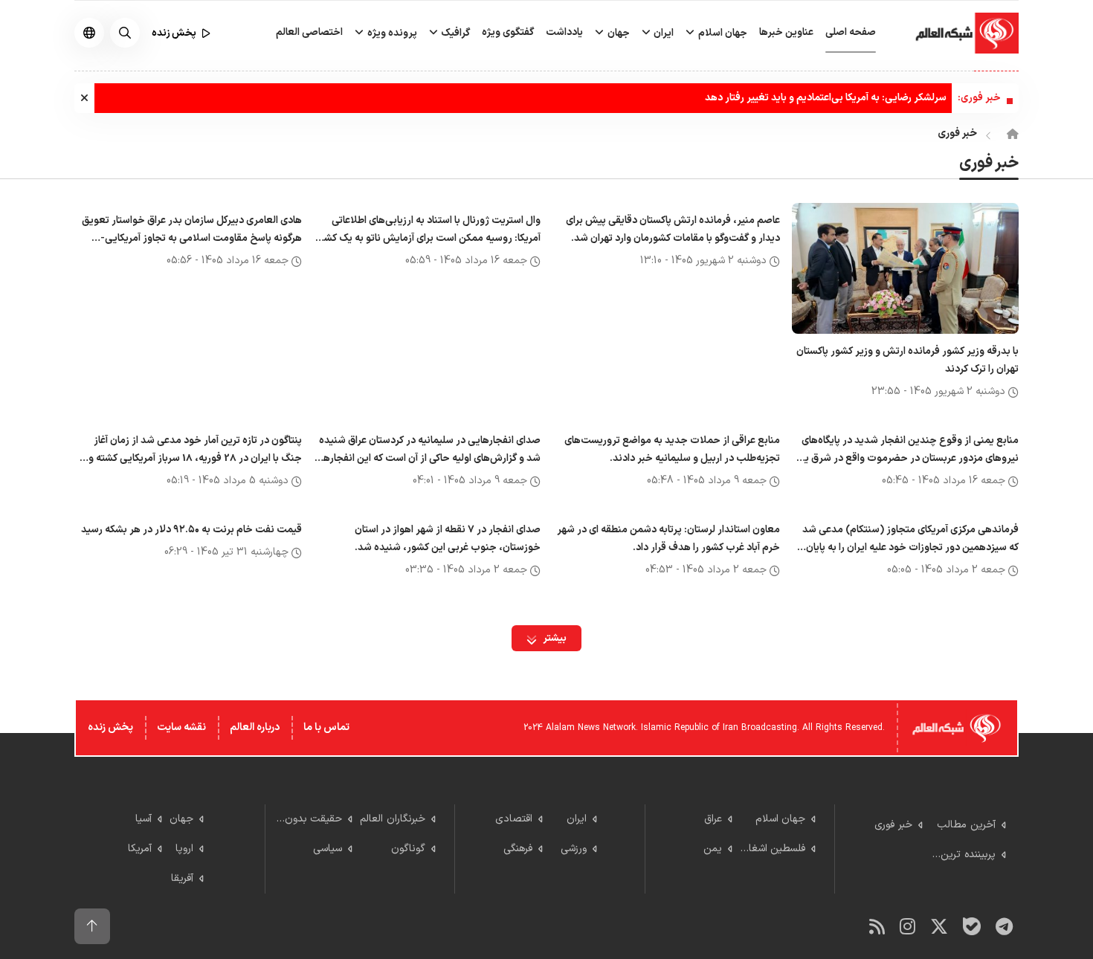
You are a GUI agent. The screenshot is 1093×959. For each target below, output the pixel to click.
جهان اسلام (721, 33)
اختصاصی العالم (309, 32)
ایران (662, 33)
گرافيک (454, 33)
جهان (617, 33)
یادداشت (564, 32)
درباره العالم (255, 727)
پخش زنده (110, 727)
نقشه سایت (181, 727)
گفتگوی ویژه (508, 32)
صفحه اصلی (850, 32)
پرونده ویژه (391, 33)
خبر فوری (957, 133)
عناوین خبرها (786, 32)
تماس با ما (326, 727)
